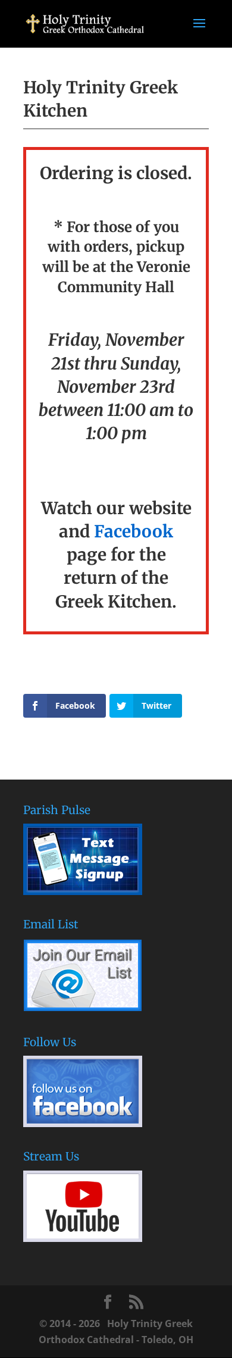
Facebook (133, 531)
